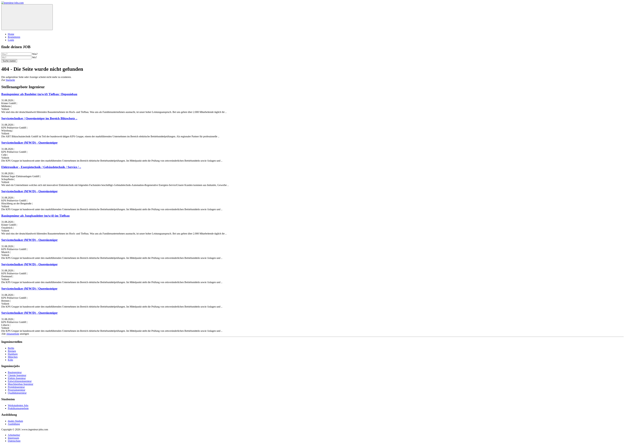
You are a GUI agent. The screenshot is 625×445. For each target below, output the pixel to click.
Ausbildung (14, 424)
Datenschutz (14, 440)
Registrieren (14, 37)
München (13, 357)
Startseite (10, 80)
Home (11, 34)
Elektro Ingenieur (17, 378)
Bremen (12, 351)
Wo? (34, 57)
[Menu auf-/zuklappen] (27, 17)
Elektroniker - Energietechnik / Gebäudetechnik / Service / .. (41, 167)
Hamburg (13, 354)
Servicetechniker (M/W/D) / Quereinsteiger (29, 288)
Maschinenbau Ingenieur (20, 384)
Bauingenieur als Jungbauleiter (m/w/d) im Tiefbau (35, 215)
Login (11, 40)
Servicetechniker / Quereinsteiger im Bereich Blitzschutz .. (39, 118)
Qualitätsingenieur (17, 392)
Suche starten (9, 61)
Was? (35, 54)
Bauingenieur (15, 372)
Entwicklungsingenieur (20, 381)
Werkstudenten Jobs (18, 405)
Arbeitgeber (14, 435)
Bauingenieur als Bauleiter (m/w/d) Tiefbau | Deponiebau (39, 94)
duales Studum (15, 421)
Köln (10, 359)
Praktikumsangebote (18, 408)
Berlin (11, 348)
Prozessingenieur (16, 390)
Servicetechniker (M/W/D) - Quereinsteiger (29, 142)
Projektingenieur (16, 387)
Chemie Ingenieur (17, 375)
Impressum (13, 438)
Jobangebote (12, 333)
